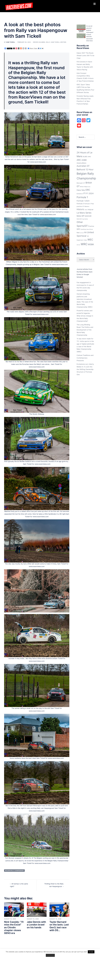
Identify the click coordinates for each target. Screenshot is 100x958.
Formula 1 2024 (83, 201)
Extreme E (80, 193)
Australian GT (83, 166)
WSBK (91, 244)
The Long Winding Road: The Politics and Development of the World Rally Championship (85, 330)
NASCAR (88, 216)
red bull (82, 232)
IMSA (86, 209)
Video (85, 240)
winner (78, 244)
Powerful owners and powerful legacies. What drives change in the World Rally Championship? (85, 316)
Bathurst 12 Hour (85, 169)
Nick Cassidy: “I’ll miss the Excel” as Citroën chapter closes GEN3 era (13, 927)
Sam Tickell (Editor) (58, 42)
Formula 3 (80, 204)
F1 (84, 193)
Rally (48, 42)
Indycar (90, 209)
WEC (90, 239)
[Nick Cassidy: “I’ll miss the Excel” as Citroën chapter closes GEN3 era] (14, 909)
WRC (84, 244)
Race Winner (90, 229)
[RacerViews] (18, 6)
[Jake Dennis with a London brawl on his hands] (37, 909)
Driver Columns (39, 42)
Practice (91, 226)
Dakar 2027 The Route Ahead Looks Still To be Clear (85, 55)
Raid (78, 232)
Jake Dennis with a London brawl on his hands (36, 924)
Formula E (87, 203)
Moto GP (80, 216)
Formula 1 (82, 197)
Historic (80, 209)
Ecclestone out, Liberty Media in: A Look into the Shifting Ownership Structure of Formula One (85, 369)
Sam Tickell (10, 42)
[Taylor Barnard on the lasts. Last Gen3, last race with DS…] (59, 909)
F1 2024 (90, 193)
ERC (88, 190)
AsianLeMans (81, 163)
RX (85, 232)
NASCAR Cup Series (82, 219)
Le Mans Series (84, 213)
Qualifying (83, 229)
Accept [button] (91, 952)
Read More (50, 955)
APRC (89, 156)
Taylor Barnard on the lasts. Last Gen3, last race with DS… (59, 926)
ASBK (84, 160)
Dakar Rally (81, 190)
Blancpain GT (81, 183)
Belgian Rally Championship (14, 870)
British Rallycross (85, 186)
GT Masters (85, 206)
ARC (79, 160)
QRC (78, 229)
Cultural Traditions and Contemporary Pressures (85, 357)
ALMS (85, 157)
